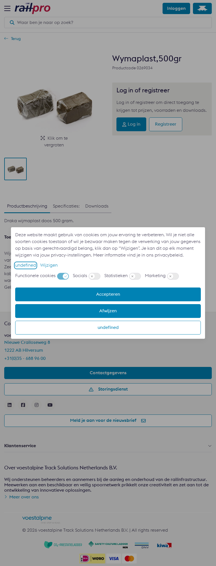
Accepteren (108, 294)
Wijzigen (49, 265)
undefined (25, 265)
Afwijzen (108, 311)
